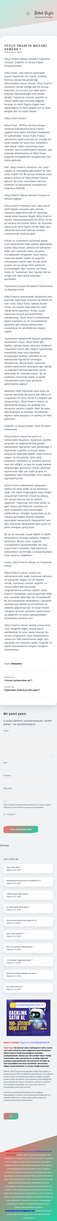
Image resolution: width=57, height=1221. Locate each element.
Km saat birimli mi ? (15, 986)
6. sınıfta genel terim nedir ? (18, 907)
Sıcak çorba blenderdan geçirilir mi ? (22, 920)
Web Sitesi (8, 788)
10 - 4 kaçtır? (10, 814)
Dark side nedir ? (14, 867)
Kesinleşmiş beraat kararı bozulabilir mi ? (24, 880)
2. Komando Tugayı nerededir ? (20, 960)
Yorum (6, 731)
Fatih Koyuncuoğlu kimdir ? (18, 894)
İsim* (6, 763)
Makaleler (16, 663)
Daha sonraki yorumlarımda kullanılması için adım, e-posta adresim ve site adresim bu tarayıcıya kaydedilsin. (27, 806)
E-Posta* (7, 775)
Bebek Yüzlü (43, 13)
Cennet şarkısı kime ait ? (18, 680)
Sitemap (4, 845)
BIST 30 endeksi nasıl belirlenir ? (20, 947)
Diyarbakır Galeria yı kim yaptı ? (22, 689)
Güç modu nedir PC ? (15, 933)
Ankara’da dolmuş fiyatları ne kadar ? (22, 973)
